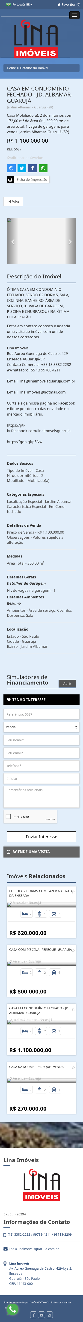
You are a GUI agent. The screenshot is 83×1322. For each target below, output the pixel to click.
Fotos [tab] (15, 201)
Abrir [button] (67, 683)
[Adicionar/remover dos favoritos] (73, 892)
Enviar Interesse (41, 836)
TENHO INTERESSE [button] (28, 699)
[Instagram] (49, 1314)
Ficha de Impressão (31, 179)
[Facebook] (33, 1314)
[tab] (41, 699)
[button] (12, 241)
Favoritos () (70, 4)
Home (11, 68)
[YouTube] (41, 1314)
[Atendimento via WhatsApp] (12, 1309)
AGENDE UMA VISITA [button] (30, 851)
